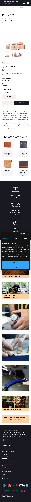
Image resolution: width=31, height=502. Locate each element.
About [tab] (25, 238)
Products (6, 7)
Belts (16, 7)
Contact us (5, 465)
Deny (15, 267)
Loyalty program (6, 463)
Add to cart (22, 102)
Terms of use (5, 460)
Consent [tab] (5, 238)
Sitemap (4, 467)
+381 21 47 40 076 (15, 420)
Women (4, 474)
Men (14, 7)
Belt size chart (6, 89)
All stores (4, 458)
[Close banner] (28, 234)
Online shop (5, 456)
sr (24, 3)
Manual (10, 7)
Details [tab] (15, 238)
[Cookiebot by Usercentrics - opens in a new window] (19, 234)
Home (3, 7)
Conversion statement (7, 461)
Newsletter (7, 445)
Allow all (15, 262)
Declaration (5, 92)
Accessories (5, 478)
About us (4, 454)
